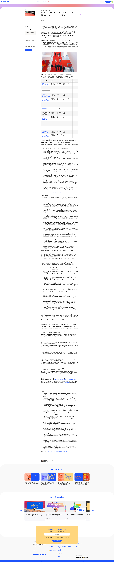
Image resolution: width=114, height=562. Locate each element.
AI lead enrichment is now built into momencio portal (54, 515)
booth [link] (49, 288)
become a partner (71, 557)
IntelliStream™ (51, 547)
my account (78, 544)
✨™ (52, 550)
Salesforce (60, 554)
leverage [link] (47, 433)
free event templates (62, 544)
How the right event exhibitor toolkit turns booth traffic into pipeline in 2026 (47, 483)
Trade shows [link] (52, 40)
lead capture (51, 544)
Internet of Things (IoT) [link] (59, 209)
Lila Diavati (46, 461)
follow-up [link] (45, 180)
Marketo (59, 558)
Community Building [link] (55, 231)
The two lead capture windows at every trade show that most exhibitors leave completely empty (82, 484)
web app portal (79, 543)
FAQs (77, 547)
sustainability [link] (46, 204)
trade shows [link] (62, 27)
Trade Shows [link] (56, 35)
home (25, 4)
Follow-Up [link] (45, 178)
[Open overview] (17, 1)
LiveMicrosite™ (52, 546)
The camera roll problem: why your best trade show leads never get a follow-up (64, 483)
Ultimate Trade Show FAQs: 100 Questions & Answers (57, 451)
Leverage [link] (66, 166)
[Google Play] (85, 557)
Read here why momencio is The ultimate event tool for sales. (65, 379)
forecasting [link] (58, 246)
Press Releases (34, 512)
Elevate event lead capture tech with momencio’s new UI (75, 515)
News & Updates (29, 512)
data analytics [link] (59, 219)
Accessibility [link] (47, 362)
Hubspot (59, 556)
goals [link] (77, 151)
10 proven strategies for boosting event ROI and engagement (58, 192)
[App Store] (78, 557)
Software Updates (56, 512)
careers (69, 546)
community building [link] (68, 233)
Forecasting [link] (53, 245)
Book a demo (66, 382)
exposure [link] (65, 26)
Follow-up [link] (62, 166)
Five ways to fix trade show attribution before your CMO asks (31, 483)
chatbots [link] (57, 224)
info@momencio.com (38, 548)
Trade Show (28, 4)
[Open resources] (27, 1)
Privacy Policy (67, 537)
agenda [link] (44, 395)
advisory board (70, 544)
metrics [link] (50, 427)
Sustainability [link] (46, 203)
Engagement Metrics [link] (57, 284)
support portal (78, 546)
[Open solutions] (22, 1)
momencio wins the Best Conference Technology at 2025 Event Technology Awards (34, 516)
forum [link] (68, 302)
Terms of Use (85, 561)
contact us (35, 550)
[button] (112, 2)
